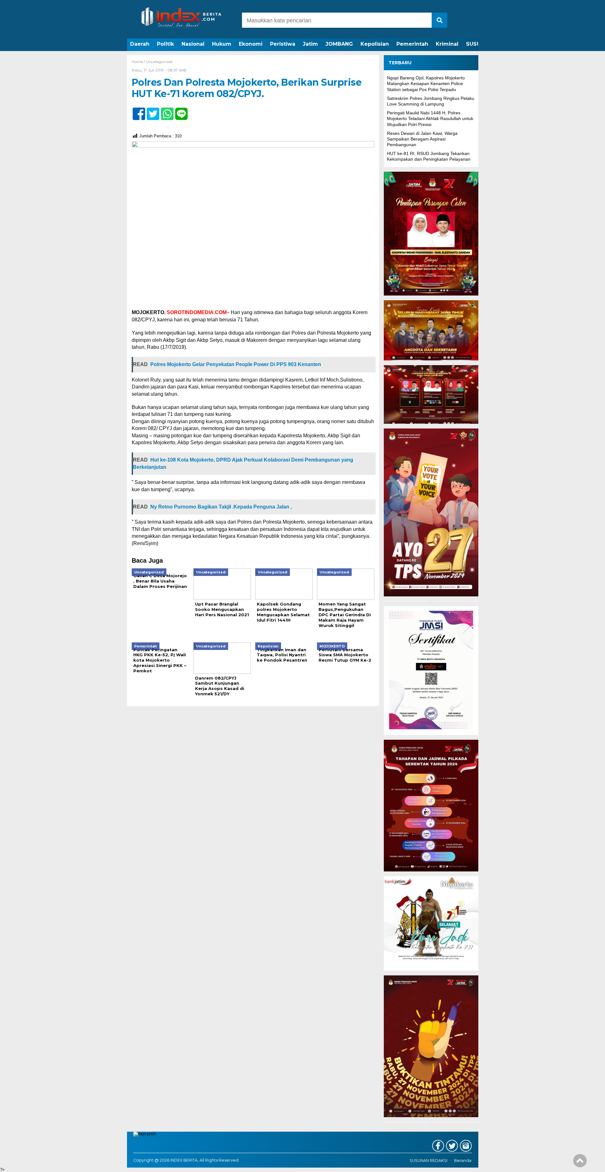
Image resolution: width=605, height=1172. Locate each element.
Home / (139, 61)
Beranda (462, 1160)
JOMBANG (339, 44)
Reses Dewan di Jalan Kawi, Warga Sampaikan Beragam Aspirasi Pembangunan (422, 139)
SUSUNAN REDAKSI (428, 1160)
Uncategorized (159, 61)
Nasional (193, 44)
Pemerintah (412, 44)
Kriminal (447, 44)
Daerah (139, 44)
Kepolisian (374, 44)
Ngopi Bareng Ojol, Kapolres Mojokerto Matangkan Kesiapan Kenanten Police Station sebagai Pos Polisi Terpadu (426, 83)
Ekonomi (250, 44)
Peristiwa (282, 44)
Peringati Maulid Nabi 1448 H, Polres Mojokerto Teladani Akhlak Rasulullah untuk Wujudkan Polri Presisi (430, 118)
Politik (165, 44)
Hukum (221, 44)
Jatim (310, 44)
